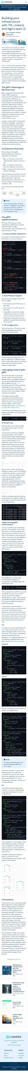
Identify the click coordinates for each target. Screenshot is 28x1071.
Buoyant (14, 1042)
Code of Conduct (16, 1045)
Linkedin (21, 1053)
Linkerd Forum (8, 1057)
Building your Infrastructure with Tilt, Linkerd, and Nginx (18, 968)
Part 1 (5, 65)
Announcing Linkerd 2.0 (17, 1003)
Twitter (21, 1057)
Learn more (16, 9)
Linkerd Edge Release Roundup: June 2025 (18, 1017)
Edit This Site (14, 1064)
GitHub (6, 1053)
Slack (5, 1055)
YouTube (21, 1055)
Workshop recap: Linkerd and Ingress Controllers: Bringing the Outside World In (18, 987)
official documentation (17, 641)
